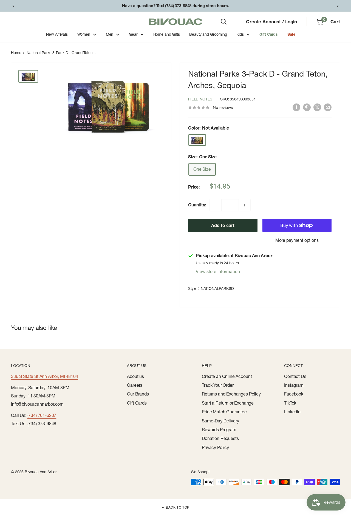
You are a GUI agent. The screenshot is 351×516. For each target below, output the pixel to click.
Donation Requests (220, 438)
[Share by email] (328, 107)
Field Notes (200, 99)
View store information (218, 271)
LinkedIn (292, 411)
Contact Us (295, 376)
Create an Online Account (227, 376)
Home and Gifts (166, 34)
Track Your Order (217, 385)
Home (16, 52)
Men (110, 34)
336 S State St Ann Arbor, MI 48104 (44, 376)
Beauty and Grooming (208, 34)
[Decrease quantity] (215, 205)
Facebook (293, 394)
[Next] (338, 6)
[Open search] (224, 22)
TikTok (290, 403)
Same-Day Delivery (220, 421)
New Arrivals (56, 34)
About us (135, 376)
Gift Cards (268, 34)
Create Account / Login (271, 21)
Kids (240, 34)
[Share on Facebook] (296, 107)
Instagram (294, 385)
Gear (133, 34)
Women (83, 34)
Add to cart (222, 225)
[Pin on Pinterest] (307, 107)
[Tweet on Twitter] (317, 107)
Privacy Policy (215, 447)
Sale (291, 34)
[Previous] (13, 6)
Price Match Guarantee (224, 411)
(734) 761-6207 (41, 415)
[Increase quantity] (244, 205)
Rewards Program (219, 429)
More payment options (297, 240)
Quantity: (197, 204)
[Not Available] (197, 139)
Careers (134, 385)
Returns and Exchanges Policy (231, 394)
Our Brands (138, 394)
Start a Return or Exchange (228, 403)
